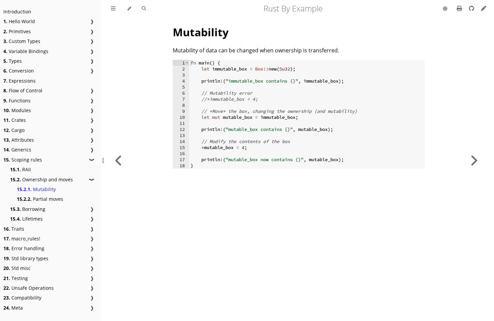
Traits (13, 229)
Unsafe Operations (28, 288)
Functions (17, 100)
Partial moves (40, 199)
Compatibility (22, 297)
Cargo (14, 130)
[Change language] (445, 9)
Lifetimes (26, 219)
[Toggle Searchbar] (144, 8)
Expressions (19, 81)
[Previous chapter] (119, 160)
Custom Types (21, 41)
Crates (14, 120)
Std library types (25, 258)
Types (12, 61)
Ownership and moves (41, 179)
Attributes (18, 140)
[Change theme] (128, 8)
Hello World (19, 21)
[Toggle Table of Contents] (113, 8)
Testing (15, 278)
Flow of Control (22, 90)
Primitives (17, 31)
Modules (17, 110)
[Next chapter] (474, 160)
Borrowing (27, 209)
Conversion (18, 70)
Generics (17, 149)
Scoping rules (22, 159)
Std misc (17, 268)
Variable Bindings (25, 51)
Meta (13, 308)
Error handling (23, 248)
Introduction (17, 11)
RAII (20, 169)
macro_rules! (21, 238)
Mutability (36, 189)
